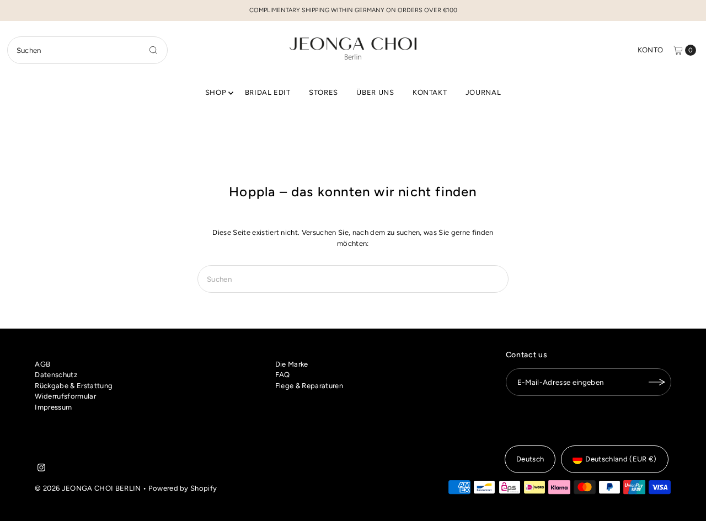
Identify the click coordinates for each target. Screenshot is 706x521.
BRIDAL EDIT (268, 92)
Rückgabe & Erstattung (74, 386)
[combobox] (87, 50)
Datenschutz (56, 374)
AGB (42, 364)
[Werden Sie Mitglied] (657, 382)
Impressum (53, 407)
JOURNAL (483, 92)
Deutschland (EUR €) (620, 459)
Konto (651, 50)
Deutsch (530, 459)
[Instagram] (41, 469)
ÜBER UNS (375, 92)
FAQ (282, 374)
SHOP (216, 92)
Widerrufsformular (65, 396)
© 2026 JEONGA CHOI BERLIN (88, 488)
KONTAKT (430, 92)
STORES (323, 92)
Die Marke (291, 364)
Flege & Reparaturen (309, 386)
